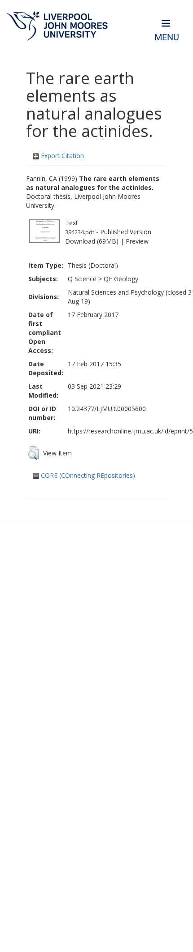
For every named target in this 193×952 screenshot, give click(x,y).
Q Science (82, 278)
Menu (166, 37)
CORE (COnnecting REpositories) (87, 475)
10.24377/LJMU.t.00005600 (107, 408)
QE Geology (121, 278)
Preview (137, 241)
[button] (33, 453)
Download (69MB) (91, 241)
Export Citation (61, 155)
